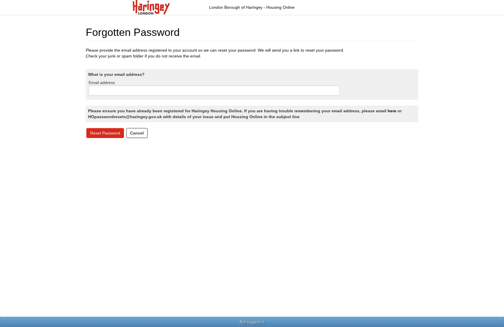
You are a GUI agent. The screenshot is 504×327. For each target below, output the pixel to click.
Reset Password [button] (105, 133)
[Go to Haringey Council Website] (151, 7)
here (392, 111)
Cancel (137, 133)
